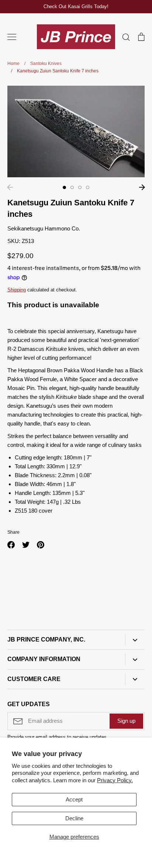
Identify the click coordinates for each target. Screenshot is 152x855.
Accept (74, 799)
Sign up (126, 721)
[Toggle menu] (12, 37)
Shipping (16, 290)
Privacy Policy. (115, 780)
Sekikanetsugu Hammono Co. (43, 228)
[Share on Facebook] (11, 544)
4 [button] (87, 187)
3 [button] (80, 187)
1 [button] (64, 187)
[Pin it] (40, 544)
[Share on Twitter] (25, 544)
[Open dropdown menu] (135, 640)
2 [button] (72, 187)
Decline (74, 818)
